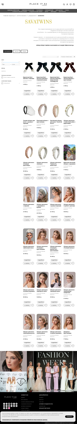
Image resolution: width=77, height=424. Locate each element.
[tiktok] (14, 406)
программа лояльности (26, 403)
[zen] (9, 406)
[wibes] (9, 408)
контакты (62, 11)
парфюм (39, 10)
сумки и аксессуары (19, 11)
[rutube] (4, 408)
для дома (59, 10)
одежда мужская (28, 10)
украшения (49, 10)
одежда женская (13, 10)
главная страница (9, 15)
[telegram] (7, 404)
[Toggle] (19, 83)
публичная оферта (25, 410)
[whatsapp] (9, 404)
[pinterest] (7, 406)
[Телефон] (4, 404)
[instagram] (11, 404)
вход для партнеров (44, 408)
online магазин (21, 15)
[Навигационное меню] (3, 4)
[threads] (16, 406)
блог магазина (24, 399)
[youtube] (4, 406)
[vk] (14, 404)
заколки (17, 51)
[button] (64, 4)
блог (46, 11)
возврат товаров (24, 408)
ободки (24, 51)
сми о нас (41, 401)
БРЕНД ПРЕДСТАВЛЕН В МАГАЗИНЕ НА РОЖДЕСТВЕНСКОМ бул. (55, 45)
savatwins (41, 15)
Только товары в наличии (9, 77)
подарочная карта (35, 11)
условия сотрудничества (46, 403)
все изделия (8, 51)
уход (67, 10)
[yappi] (7, 408)
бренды (53, 11)
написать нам (42, 406)
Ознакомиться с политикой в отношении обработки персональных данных (24, 419)
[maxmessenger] (16, 404)
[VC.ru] (11, 406)
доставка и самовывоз (26, 406)
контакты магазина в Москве (27, 401)
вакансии (41, 399)
